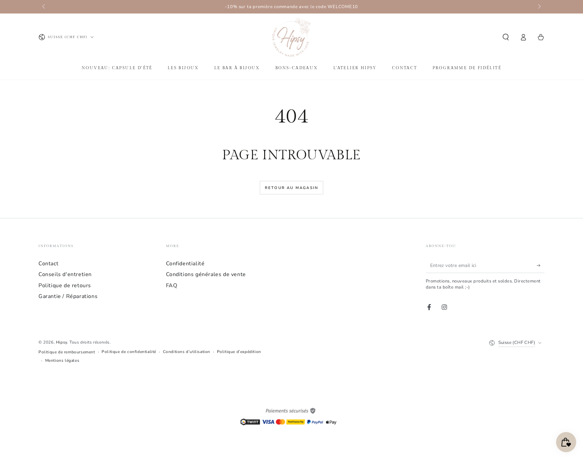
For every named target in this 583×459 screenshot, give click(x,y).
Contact (48, 263)
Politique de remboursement (66, 352)
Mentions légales (62, 360)
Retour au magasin (291, 187)
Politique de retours (64, 285)
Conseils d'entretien (65, 274)
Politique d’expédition (239, 351)
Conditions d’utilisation (186, 351)
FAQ (171, 285)
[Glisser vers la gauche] (44, 7)
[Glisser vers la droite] (539, 7)
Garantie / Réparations (68, 296)
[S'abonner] (541, 265)
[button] (506, 37)
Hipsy (61, 342)
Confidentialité (185, 263)
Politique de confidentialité (129, 351)
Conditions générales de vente (206, 274)
